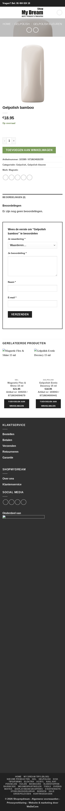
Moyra (8, 789)
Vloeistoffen (51, 784)
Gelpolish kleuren (47, 24)
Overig (57, 786)
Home (7, 24)
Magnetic (13, 170)
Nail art (51, 781)
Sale (51, 791)
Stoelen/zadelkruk (23, 791)
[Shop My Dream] (32, 12)
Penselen (11, 784)
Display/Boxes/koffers (29, 789)
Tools (47, 786)
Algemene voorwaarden (45, 798)
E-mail (12, 297)
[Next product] (29, 30)
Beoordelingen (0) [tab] (13, 197)
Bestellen (8, 434)
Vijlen (23, 784)
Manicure (35, 784)
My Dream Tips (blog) (36, 776)
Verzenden (9, 445)
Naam (12, 282)
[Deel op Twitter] (17, 177)
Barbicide (10, 786)
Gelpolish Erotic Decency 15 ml (48, 384)
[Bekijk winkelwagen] (59, 12)
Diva (55, 779)
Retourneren (10, 451)
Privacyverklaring (16, 802)
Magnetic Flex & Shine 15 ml (17, 384)
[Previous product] (35, 30)
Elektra (29, 781)
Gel (34, 779)
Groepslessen (22, 794)
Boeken (41, 791)
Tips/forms (15, 781)
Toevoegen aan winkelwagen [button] (16, 404)
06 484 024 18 (23, 3)
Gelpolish (22, 24)
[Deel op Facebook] (11, 177)
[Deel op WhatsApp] (5, 177)
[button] (4, 12)
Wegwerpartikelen (30, 786)
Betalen (7, 440)
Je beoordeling (17, 253)
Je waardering (16, 239)
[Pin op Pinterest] (29, 177)
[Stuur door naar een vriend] (23, 177)
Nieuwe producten (18, 779)
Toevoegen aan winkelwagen (29, 150)
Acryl (40, 781)
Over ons (8, 478)
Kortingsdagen (42, 794)
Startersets (53, 789)
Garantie (7, 457)
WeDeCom (32, 806)
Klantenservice (12, 484)
